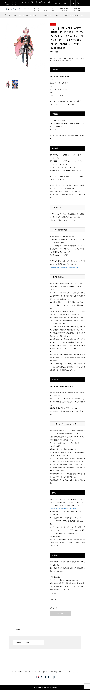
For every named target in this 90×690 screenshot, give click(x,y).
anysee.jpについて (27, 9)
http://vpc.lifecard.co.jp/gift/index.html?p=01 (63, 508)
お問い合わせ (54, 9)
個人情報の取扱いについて (64, 9)
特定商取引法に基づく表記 (77, 9)
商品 (38, 9)
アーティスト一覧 (45, 9)
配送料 (18, 629)
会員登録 (57, 3)
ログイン (66, 3)
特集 (34, 9)
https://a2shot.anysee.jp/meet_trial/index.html (64, 267)
